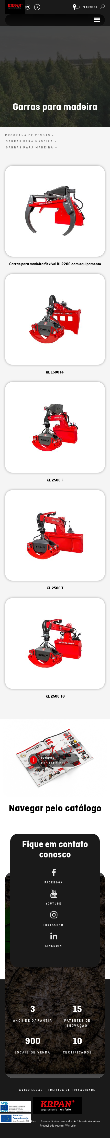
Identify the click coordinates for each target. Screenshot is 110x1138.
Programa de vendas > (29, 135)
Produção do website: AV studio (57, 1125)
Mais (55, 217)
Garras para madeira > (31, 141)
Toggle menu (96, 20)
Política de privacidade (72, 1090)
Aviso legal (30, 1090)
